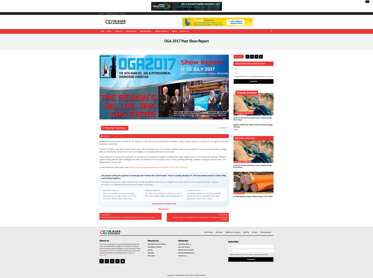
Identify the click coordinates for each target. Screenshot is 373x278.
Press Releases (145, 31)
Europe (236, 129)
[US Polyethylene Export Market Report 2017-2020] (254, 183)
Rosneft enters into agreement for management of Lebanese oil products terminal (200, 218)
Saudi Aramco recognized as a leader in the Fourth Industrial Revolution (128, 217)
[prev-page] (235, 135)
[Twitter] (252, 57)
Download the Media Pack (164, 204)
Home (102, 31)
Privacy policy (269, 76)
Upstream (101, 13)
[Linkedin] (112, 261)
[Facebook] (247, 57)
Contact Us (184, 31)
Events (174, 31)
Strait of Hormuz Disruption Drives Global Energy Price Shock (253, 119)
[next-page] (238, 135)
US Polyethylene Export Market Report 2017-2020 (253, 196)
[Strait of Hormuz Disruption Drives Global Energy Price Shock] (254, 104)
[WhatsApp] (261, 57)
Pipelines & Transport (111, 13)
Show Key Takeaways (115, 128)
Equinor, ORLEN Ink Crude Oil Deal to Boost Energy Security (253, 126)
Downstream (122, 13)
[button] (271, 31)
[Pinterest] (256, 57)
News (109, 31)
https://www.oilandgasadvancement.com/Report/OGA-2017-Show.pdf (158, 167)
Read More (103, 255)
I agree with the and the (254, 76)
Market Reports (161, 31)
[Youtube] (123, 261)
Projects (118, 31)
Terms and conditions (252, 76)
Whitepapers (131, 31)
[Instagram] (107, 261)
